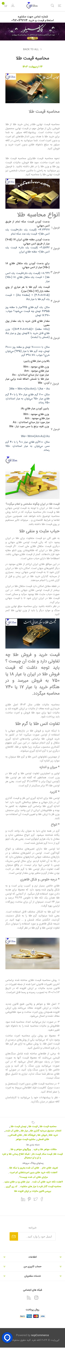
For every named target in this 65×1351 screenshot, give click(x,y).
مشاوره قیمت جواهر (25, 1139)
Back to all (31, 49)
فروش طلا (42, 1135)
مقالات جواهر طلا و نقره (45, 1149)
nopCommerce (40, 1335)
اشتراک (14, 1236)
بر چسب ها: (32, 1122)
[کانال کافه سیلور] (32, 31)
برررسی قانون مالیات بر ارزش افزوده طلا (32, 1191)
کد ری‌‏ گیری (11, 1186)
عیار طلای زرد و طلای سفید (17, 1182)
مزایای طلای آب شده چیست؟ (34, 1177)
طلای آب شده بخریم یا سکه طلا (24, 1168)
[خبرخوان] (29, 1297)
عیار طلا (24, 1131)
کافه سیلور (54, 1102)
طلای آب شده (12, 1131)
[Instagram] (36, 1297)
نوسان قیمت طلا (18, 1126)
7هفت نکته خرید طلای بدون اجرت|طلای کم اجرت (33, 1172)
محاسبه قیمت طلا (48, 1126)
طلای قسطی (43, 1139)
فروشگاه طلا (29, 1135)
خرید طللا (53, 1135)
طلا (47, 1004)
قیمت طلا (33, 1126)
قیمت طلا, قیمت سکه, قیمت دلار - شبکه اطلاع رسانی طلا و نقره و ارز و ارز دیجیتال (32, 1155)
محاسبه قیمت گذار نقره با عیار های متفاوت (40, 1186)
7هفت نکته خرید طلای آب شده (47, 1182)
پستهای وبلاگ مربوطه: (33, 1163)
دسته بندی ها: (33, 1145)
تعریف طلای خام (50, 1168)
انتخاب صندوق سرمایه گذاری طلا (45, 1131)
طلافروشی (10, 1012)
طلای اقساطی (15, 1135)
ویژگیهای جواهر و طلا (20, 1149)
